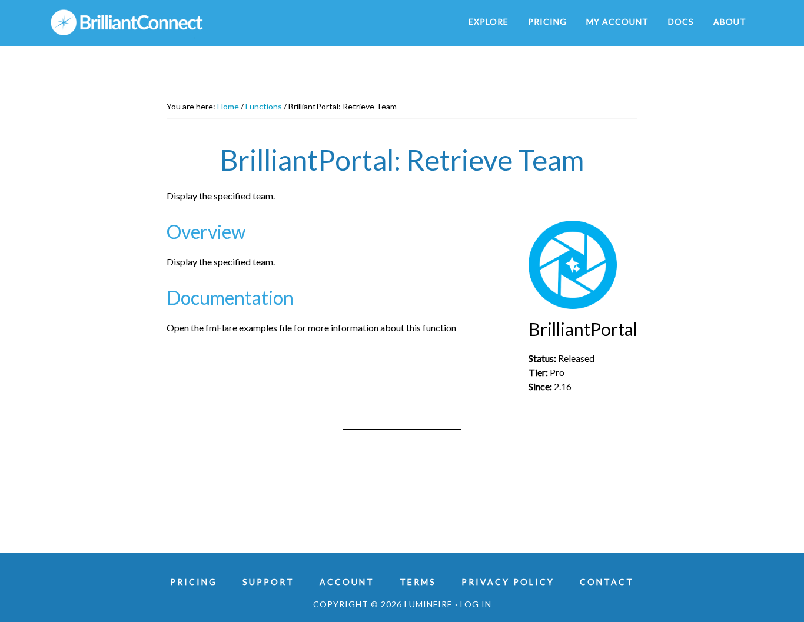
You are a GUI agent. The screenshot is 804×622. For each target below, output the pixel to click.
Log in (475, 604)
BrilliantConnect (155, 22)
